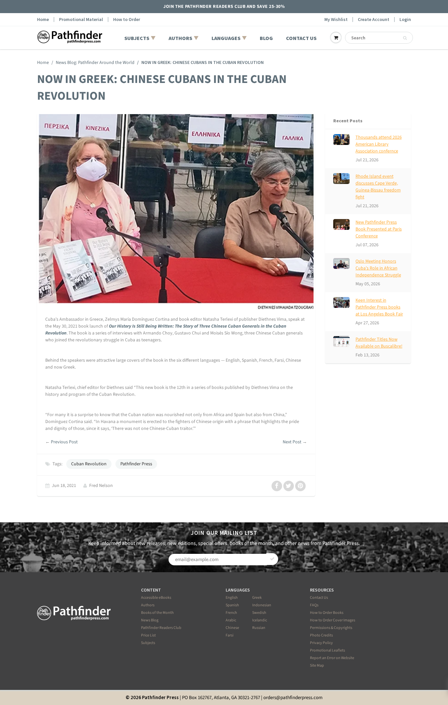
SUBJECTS (136, 38)
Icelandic (259, 620)
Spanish (232, 605)
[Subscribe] (272, 559)
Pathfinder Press (136, 464)
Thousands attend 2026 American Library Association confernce (379, 144)
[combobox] (379, 38)
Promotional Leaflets (327, 650)
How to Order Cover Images (332, 620)
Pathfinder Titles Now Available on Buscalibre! (379, 343)
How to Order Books (326, 612)
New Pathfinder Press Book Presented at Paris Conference (379, 229)
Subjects (148, 643)
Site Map (317, 665)
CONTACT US (301, 38)
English (232, 597)
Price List (148, 635)
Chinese (232, 628)
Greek (257, 597)
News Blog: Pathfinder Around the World (95, 62)
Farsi (230, 635)
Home (43, 19)
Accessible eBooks (156, 597)
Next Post (292, 442)
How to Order (126, 19)
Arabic (231, 620)
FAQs (314, 605)
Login (405, 19)
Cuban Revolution (89, 464)
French (231, 612)
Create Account (373, 19)
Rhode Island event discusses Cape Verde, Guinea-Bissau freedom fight (378, 186)
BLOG (266, 38)
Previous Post (64, 442)
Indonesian (261, 605)
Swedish (259, 612)
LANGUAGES (226, 38)
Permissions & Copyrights (331, 628)
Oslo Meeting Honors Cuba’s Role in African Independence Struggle (378, 268)
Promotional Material (81, 19)
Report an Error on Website (332, 658)
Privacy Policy (321, 643)
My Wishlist (336, 19)
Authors (147, 605)
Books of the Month (157, 612)
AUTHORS (180, 38)
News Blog (149, 620)
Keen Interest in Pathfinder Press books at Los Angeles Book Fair (379, 307)
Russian (258, 628)
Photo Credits (321, 635)
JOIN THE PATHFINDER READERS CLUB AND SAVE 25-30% (224, 6)
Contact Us (319, 597)
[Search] (405, 38)
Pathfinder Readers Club (161, 628)
